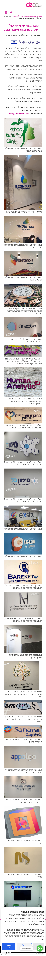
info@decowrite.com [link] (19, 113)
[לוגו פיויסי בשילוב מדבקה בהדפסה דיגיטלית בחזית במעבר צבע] (23, 767)
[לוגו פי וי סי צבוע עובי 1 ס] (23, 337)
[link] (34, 4)
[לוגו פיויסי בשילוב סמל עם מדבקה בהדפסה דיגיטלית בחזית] (23, 737)
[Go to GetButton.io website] (40, 953)
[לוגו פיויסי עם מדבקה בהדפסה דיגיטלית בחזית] (23, 838)
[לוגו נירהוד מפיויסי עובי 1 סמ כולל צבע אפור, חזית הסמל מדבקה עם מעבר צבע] (23, 616)
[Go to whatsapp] (40, 948)
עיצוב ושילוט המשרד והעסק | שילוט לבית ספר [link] (27, 16)
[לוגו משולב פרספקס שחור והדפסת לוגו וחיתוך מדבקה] (23, 652)
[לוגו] (23, 423)
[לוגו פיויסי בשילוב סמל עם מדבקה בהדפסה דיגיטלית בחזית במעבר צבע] (23, 797)
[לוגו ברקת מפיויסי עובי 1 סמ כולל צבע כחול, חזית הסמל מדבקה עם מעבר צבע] (23, 583)
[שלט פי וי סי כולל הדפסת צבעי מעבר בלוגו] (23, 209)
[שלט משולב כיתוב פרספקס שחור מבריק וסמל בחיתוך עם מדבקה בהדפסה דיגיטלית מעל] (23, 689)
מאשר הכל (9, 946)
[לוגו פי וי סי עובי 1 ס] (23, 146)
